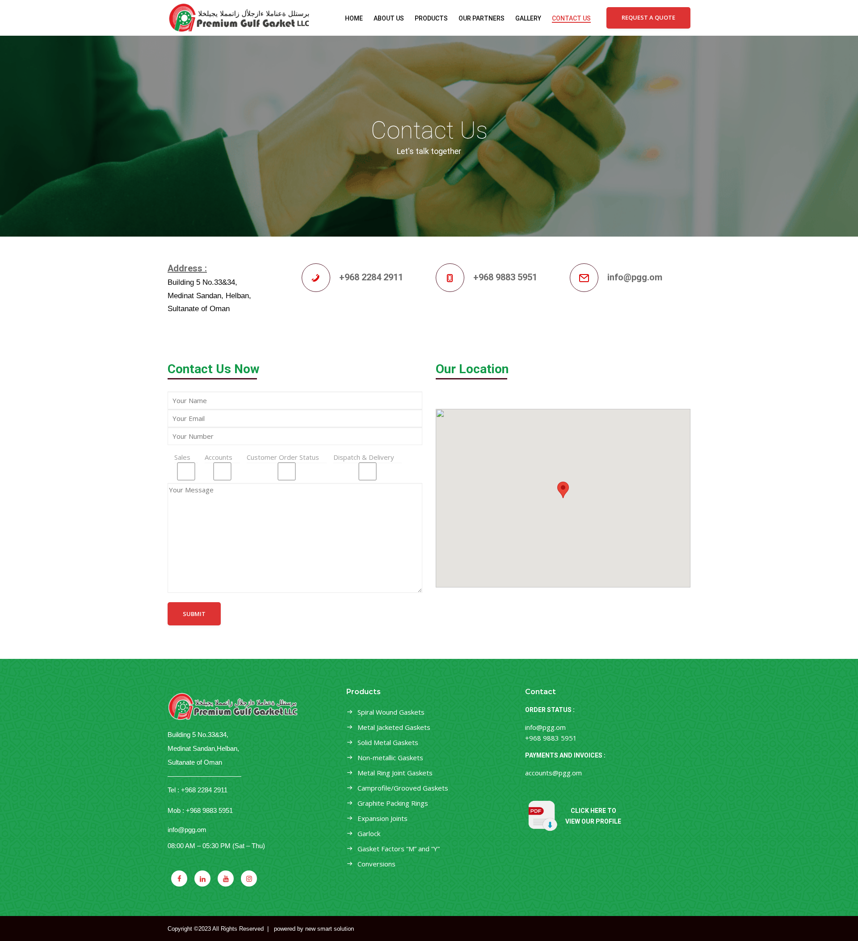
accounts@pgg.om (553, 772)
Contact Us (571, 18)
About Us (389, 18)
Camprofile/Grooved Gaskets (403, 787)
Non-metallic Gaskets (390, 757)
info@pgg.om (187, 829)
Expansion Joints (383, 818)
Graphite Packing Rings (393, 803)
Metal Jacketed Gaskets (394, 727)
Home (354, 18)
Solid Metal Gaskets (388, 742)
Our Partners (481, 18)
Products (431, 18)
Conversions (376, 863)
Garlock (369, 833)
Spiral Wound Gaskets (391, 712)
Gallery (528, 18)
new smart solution (329, 928)
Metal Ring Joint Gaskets (395, 772)
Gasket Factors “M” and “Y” (399, 848)
